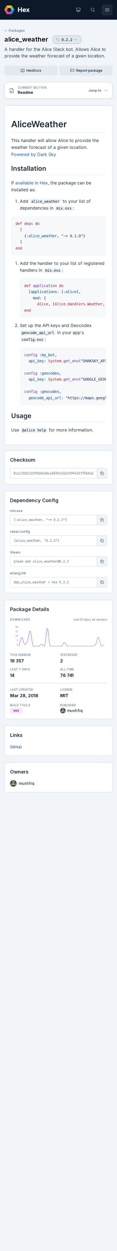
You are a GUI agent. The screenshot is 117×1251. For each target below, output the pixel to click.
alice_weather (26, 39)
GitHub (16, 747)
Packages (17, 30)
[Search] (92, 9)
